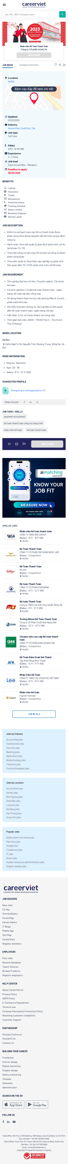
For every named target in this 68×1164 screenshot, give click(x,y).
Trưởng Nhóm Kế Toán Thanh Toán (38, 618)
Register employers (12, 975)
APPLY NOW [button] (34, 55)
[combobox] (31, 14)
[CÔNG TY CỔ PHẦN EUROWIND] (11, 589)
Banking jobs (12, 752)
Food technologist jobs (17, 768)
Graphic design (10, 1070)
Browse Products (11, 970)
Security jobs (13, 747)
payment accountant (14, 416)
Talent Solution (10, 966)
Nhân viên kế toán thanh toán (36, 531)
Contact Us (8, 1042)
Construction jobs (15, 743)
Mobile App (8, 930)
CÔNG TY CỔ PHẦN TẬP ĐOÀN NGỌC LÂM (39, 552)
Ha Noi (11, 81)
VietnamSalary (10, 913)
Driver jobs (11, 858)
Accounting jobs (14, 739)
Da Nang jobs (13, 809)
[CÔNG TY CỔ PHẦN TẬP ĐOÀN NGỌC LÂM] (11, 554)
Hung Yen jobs (13, 817)
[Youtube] (14, 1121)
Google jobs (12, 845)
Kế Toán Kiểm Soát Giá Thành (36, 657)
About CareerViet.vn (12, 989)
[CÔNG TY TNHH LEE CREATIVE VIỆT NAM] (11, 680)
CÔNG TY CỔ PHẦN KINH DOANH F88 (37, 643)
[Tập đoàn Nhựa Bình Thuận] (11, 663)
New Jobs (7, 905)
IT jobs (9, 853)
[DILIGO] (11, 572)
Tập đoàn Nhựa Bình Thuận (33, 660)
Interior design (10, 1061)
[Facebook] (3, 1121)
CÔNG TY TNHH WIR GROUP (33, 534)
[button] (55, 64)
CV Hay (6, 909)
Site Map (6, 935)
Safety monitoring (11, 1074)
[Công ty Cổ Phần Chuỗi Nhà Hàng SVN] (11, 624)
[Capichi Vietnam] (11, 698)
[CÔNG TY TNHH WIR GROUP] (11, 537)
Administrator (9, 1087)
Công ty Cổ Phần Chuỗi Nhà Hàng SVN (38, 622)
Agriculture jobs (14, 756)
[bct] (34, 1155)
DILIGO (23, 569)
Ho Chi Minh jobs (14, 788)
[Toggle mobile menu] (4, 4)
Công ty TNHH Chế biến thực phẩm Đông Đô (41, 605)
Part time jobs (13, 841)
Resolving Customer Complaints (18, 1015)
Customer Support (11, 1019)
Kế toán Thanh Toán (30, 583)
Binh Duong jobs (14, 796)
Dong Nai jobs (13, 800)
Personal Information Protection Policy (22, 1011)
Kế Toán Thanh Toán (31, 548)
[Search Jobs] (62, 14)
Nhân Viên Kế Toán (30, 674)
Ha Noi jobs (12, 792)
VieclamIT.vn (8, 1038)
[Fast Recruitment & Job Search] (34, 4)
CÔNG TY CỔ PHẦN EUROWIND (34, 587)
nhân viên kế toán (13, 429)
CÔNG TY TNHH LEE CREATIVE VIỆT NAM (39, 678)
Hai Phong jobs (14, 813)
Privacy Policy (9, 994)
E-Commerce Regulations (15, 1002)
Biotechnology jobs (16, 760)
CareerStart (8, 939)
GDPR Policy (8, 998)
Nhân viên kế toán (29, 692)
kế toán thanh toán (36, 429)
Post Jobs (7, 958)
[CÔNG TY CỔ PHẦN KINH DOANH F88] (11, 642)
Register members (11, 943)
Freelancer (8, 1057)
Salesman (7, 1083)
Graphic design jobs (16, 866)
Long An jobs (12, 805)
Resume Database (11, 962)
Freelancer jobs (14, 849)
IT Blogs (6, 926)
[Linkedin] (8, 1121)
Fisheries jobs (13, 764)
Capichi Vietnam (28, 695)
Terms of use (9, 1007)
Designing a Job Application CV (28, 390)
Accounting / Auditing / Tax (21, 128)
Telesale (6, 1079)
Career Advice (9, 922)
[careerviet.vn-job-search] (13, 1104)
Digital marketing (11, 1066)
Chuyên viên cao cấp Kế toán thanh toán (39, 638)
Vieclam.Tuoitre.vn (12, 1034)
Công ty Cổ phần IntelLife (34, 49)
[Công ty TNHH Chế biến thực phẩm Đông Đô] (11, 607)
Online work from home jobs (20, 837)
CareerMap (8, 917)
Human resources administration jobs (25, 862)
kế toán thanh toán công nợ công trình (23, 423)
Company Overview (28, 64)
